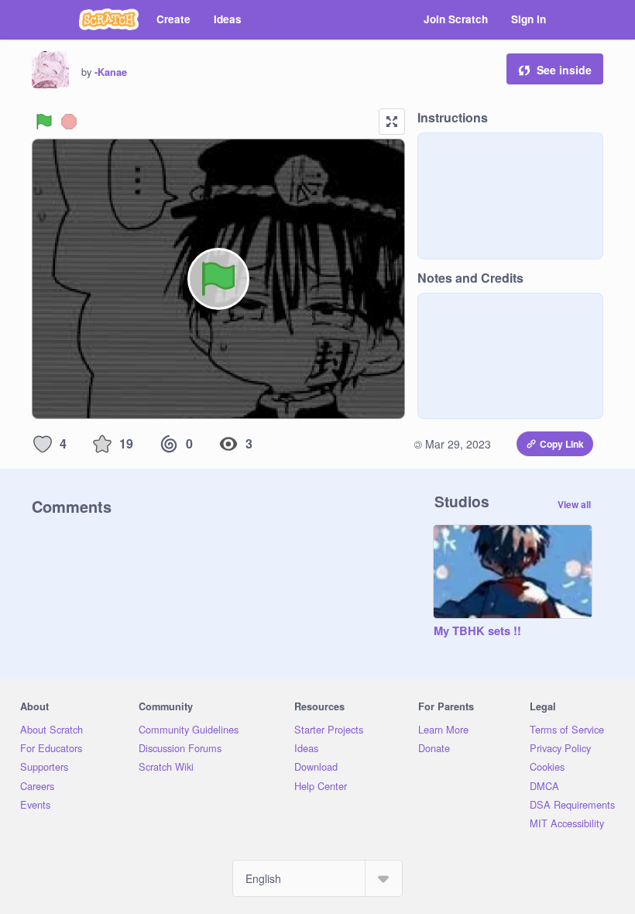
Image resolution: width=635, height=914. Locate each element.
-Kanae (110, 72)
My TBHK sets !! (477, 631)
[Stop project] (69, 121)
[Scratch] (108, 19)
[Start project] (44, 121)
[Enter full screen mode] (392, 121)
